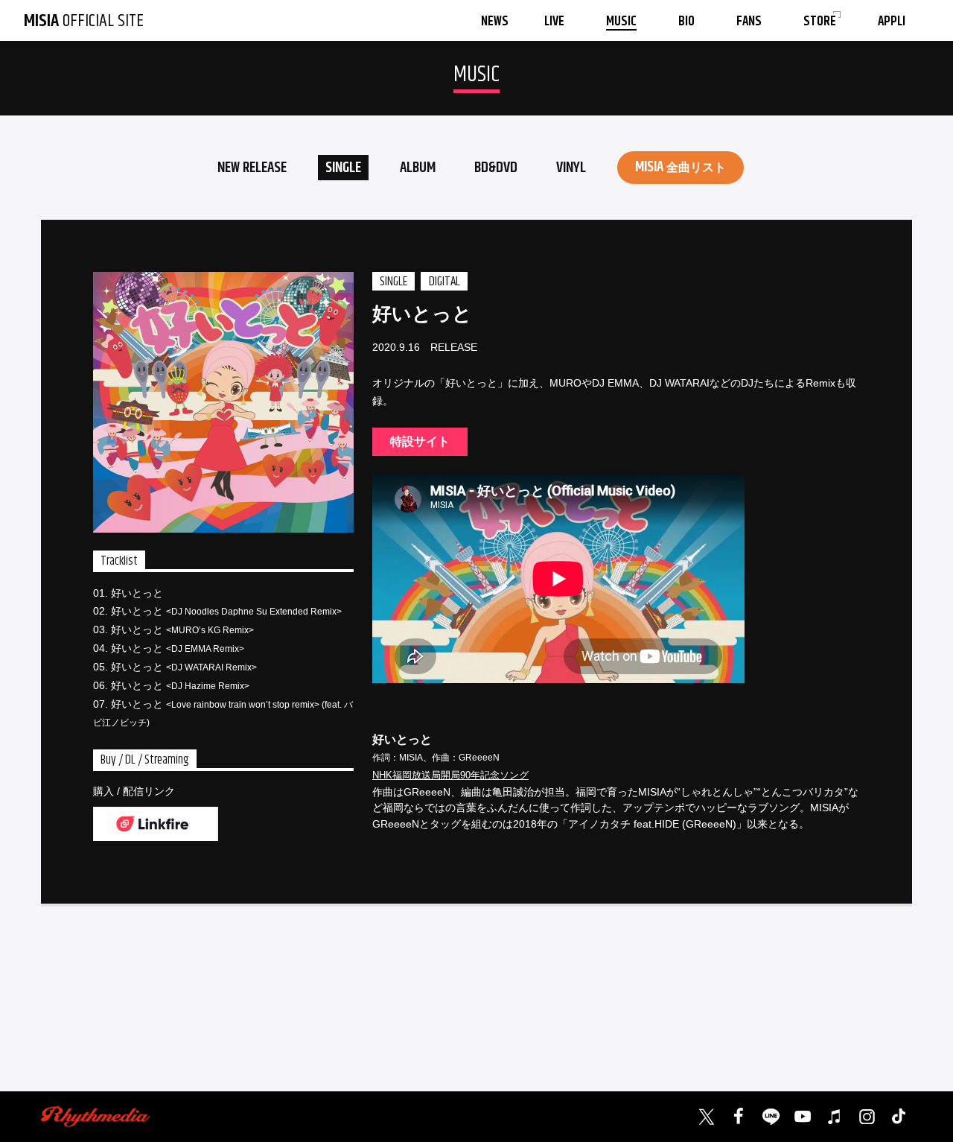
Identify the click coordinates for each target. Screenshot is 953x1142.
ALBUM (418, 168)
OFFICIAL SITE (84, 20)
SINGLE (343, 168)
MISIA (680, 167)
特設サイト (420, 441)
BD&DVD (495, 168)
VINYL (571, 168)
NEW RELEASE (252, 168)
